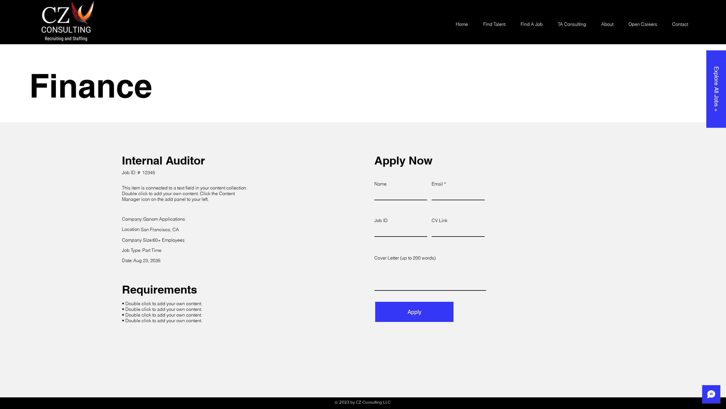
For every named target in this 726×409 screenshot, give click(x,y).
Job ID (381, 220)
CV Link (440, 220)
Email (437, 184)
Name (380, 184)
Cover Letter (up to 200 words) (405, 258)
